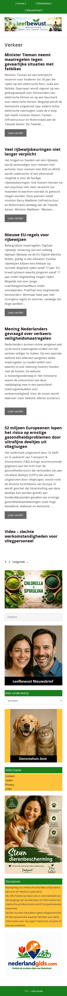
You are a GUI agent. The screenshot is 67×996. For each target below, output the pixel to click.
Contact (10, 776)
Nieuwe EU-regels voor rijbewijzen (27, 237)
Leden (9, 780)
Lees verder (15, 133)
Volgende (20, 562)
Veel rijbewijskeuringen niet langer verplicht (32, 152)
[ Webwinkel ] (43, 3)
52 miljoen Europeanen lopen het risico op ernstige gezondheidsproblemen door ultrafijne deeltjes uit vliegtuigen (33, 437)
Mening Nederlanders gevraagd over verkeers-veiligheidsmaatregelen (28, 333)
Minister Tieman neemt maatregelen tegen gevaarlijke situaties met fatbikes (29, 61)
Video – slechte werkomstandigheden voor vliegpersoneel (31, 536)
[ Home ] (21, 3)
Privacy (9, 784)
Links (8, 789)
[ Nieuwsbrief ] (33, 10)
